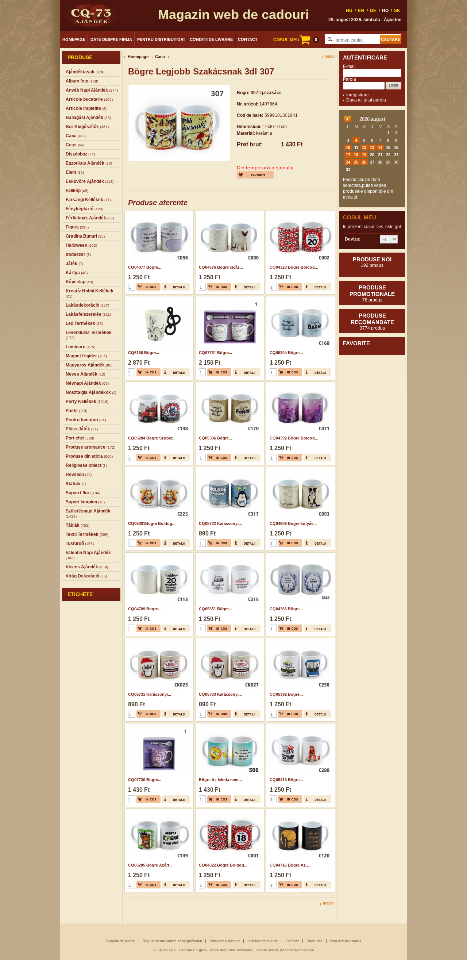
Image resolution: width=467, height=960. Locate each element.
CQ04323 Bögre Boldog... (294, 267)
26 (364, 162)
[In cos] (148, 287)
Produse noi (372, 262)
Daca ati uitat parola (366, 100)
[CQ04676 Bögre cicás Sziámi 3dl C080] (229, 213)
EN (361, 10)
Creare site (265, 950)
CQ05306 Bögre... (215, 438)
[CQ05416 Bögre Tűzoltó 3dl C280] (299, 725)
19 (364, 155)
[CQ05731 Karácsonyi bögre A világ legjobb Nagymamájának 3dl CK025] (158, 640)
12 (364, 147)
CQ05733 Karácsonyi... (220, 694)
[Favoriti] (255, 174)
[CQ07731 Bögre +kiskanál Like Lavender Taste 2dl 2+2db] (229, 298)
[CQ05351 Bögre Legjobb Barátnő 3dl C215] (229, 554)
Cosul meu (359, 217)
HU (349, 10)
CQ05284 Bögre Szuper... (151, 438)
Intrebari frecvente (262, 941)
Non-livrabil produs (345, 941)
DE (373, 10)
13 (372, 147)
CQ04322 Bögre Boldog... (223, 865)
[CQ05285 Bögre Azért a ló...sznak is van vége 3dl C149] (158, 811)
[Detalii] (176, 287)
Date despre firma (111, 39)
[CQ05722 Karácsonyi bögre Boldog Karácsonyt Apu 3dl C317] (229, 469)
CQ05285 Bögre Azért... (150, 865)
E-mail (349, 66)
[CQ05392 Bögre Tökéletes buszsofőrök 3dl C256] (299, 640)
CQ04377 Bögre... (144, 267)
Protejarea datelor (224, 941)
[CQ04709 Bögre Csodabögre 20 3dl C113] (158, 554)
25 (356, 162)
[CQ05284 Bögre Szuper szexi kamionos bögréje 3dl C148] (158, 384)
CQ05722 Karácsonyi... (220, 523)
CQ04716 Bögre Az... (289, 865)
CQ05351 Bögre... (215, 609)
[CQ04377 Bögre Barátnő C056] (158, 213)
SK (397, 10)
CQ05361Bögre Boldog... (151, 523)
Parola (349, 79)
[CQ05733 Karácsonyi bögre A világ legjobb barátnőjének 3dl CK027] (229, 640)
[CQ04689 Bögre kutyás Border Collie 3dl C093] (299, 469)
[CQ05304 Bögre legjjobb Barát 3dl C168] (299, 298)
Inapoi (330, 56)
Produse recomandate (372, 321)
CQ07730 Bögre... (144, 779)
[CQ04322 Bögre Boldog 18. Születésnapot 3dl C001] (229, 811)
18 (356, 155)
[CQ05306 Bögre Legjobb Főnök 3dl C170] (229, 384)
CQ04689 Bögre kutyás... (293, 523)
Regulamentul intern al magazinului (172, 941)
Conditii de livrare (211, 39)
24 (348, 162)
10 (348, 147)
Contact (248, 39)
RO (385, 10)
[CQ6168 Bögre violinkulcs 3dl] (158, 298)
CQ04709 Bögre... (144, 609)
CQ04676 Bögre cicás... (221, 267)
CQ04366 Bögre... (286, 609)
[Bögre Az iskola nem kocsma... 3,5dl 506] (229, 725)
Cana (160, 56)
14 (380, 147)
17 (348, 155)
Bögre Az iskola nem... (220, 779)
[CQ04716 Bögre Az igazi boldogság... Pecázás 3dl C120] (299, 811)
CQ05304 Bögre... (286, 352)
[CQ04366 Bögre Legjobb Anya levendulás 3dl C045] (299, 554)
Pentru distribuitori (161, 39)
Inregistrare (357, 94)
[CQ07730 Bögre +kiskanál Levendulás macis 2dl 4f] (158, 725)
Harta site (314, 941)
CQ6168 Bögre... (143, 352)
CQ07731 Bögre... (215, 352)
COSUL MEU (295, 39)
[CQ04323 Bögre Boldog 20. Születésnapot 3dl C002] (299, 213)
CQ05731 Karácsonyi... (149, 694)
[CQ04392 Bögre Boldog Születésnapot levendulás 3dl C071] (299, 384)
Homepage (73, 39)
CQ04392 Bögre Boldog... (294, 438)
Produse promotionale (372, 293)
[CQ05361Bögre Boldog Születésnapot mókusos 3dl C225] (158, 469)
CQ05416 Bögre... (286, 779)
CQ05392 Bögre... (286, 694)
